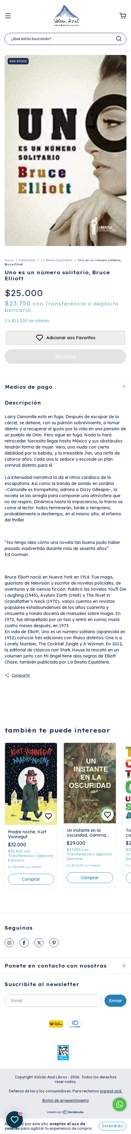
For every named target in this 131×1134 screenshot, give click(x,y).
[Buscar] (119, 38)
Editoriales (27, 260)
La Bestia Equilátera (57, 260)
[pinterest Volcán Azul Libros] (53, 942)
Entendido (112, 1126)
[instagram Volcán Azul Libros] (9, 942)
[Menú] (8, 16)
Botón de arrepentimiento (65, 1100)
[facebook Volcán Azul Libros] (24, 942)
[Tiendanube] (66, 1113)
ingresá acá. (111, 1091)
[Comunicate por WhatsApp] (119, 1104)
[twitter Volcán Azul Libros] (39, 942)
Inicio (9, 260)
